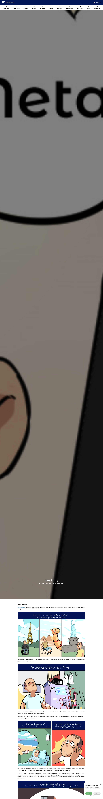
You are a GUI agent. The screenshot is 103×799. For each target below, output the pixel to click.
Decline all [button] (97, 793)
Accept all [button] (89, 793)
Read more (89, 791)
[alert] (93, 790)
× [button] (100, 784)
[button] (93, 795)
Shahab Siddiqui (21, 607)
